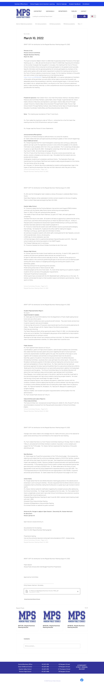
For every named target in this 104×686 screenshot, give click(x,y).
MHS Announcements (69, 24)
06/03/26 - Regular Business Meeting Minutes (51, 626)
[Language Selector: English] (93, 16)
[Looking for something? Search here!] (74, 16)
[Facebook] (82, 680)
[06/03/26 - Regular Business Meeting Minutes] (52, 617)
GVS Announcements (55, 24)
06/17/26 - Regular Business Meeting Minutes (26, 626)
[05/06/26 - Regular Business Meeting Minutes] (77, 617)
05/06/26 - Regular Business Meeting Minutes (76, 626)
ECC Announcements (40, 24)
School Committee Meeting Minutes (32, 599)
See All (86, 607)
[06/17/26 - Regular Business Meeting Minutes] (27, 617)
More (79, 24)
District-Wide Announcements (24, 24)
